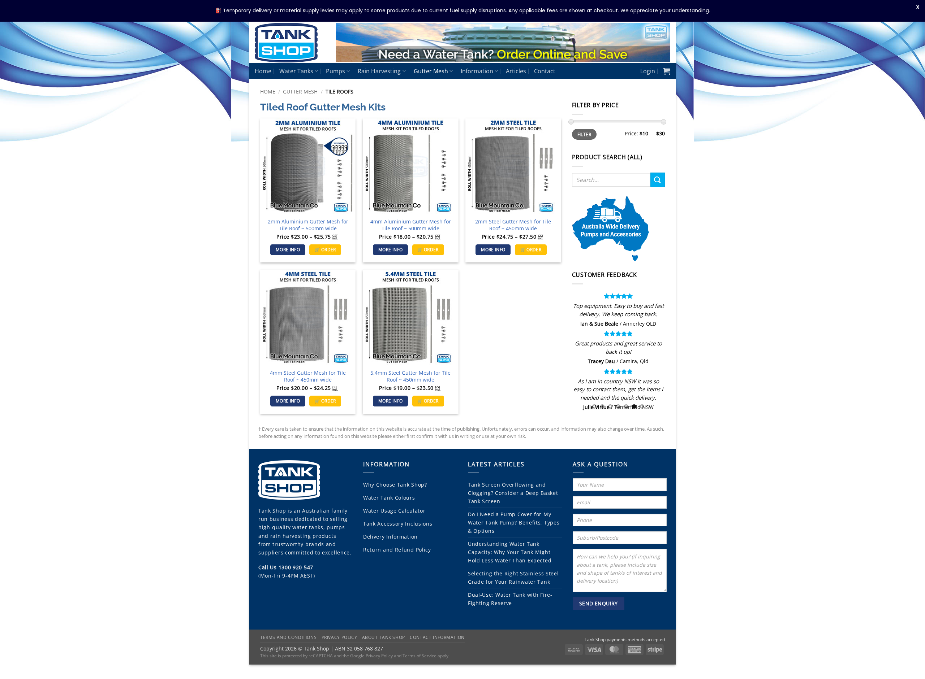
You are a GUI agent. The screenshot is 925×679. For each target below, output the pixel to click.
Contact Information (437, 637)
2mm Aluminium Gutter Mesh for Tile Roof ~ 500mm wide (308, 225)
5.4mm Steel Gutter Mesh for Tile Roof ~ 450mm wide (410, 376)
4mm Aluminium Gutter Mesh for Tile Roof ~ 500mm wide (410, 225)
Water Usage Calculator (394, 510)
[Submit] (657, 180)
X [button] (918, 7)
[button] (647, 71)
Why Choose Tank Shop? (395, 484)
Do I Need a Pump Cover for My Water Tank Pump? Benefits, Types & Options (513, 522)
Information (477, 71)
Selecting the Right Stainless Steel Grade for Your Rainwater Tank (513, 577)
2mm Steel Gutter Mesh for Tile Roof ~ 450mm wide (513, 225)
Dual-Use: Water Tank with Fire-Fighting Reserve (510, 598)
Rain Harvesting (379, 71)
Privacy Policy (339, 637)
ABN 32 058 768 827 (359, 648)
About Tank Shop (383, 637)
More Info (288, 249)
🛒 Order (325, 249)
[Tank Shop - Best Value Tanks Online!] (290, 42)
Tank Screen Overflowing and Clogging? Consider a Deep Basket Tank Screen (513, 493)
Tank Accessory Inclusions (398, 523)
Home (263, 71)
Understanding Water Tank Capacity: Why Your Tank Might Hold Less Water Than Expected (509, 552)
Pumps (335, 71)
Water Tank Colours (389, 497)
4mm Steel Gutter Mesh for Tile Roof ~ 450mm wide (308, 376)
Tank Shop (272, 510)
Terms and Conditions (288, 637)
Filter (584, 134)
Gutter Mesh (431, 71)
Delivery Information (390, 536)
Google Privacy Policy (371, 655)
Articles (516, 71)
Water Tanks (296, 71)
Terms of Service (419, 655)
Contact (544, 71)
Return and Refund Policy (397, 549)
